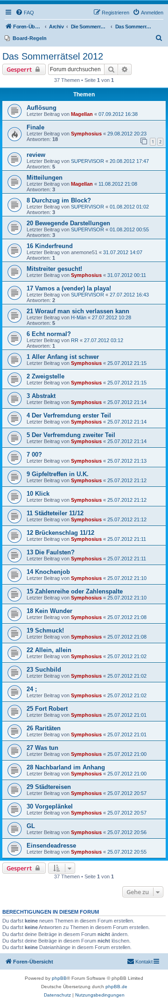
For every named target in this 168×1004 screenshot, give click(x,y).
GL (31, 825)
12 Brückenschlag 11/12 (60, 532)
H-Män (78, 317)
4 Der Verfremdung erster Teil (69, 415)
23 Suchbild (44, 669)
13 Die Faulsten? (51, 552)
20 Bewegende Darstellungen (68, 223)
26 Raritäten (44, 728)
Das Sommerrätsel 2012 (52, 56)
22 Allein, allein (49, 650)
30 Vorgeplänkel (50, 806)
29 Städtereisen (49, 786)
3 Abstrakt (41, 395)
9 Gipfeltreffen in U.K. (58, 474)
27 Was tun (42, 747)
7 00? (34, 454)
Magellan (82, 114)
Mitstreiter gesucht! (54, 268)
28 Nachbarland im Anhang (66, 767)
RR (74, 340)
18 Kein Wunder (49, 610)
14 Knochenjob (48, 571)
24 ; (32, 689)
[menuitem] (24, 12)
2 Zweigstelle (45, 376)
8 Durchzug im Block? (59, 200)
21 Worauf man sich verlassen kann (78, 311)
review (36, 154)
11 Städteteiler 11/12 (55, 513)
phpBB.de (116, 986)
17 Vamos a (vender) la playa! (69, 288)
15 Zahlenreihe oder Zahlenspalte (75, 591)
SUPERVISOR (87, 161)
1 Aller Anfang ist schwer (63, 356)
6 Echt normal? (49, 333)
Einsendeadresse (51, 845)
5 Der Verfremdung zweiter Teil (71, 434)
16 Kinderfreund (50, 246)
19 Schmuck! (45, 630)
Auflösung (41, 107)
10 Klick (38, 493)
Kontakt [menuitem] (144, 961)
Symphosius (86, 133)
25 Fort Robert (47, 708)
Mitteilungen (45, 177)
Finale (35, 127)
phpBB (59, 978)
